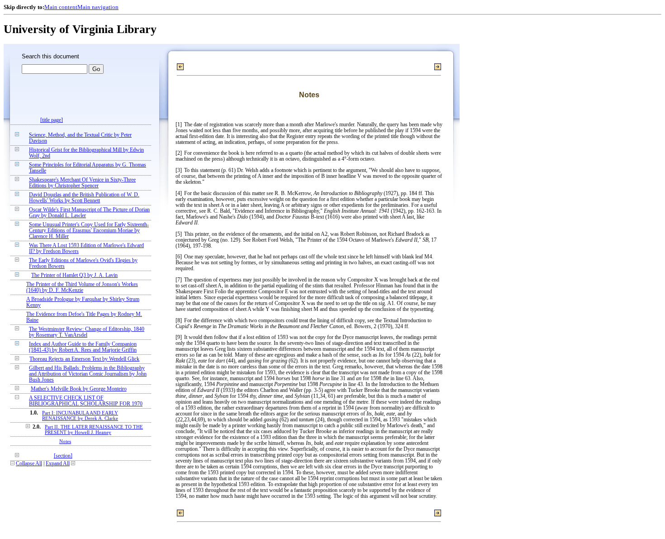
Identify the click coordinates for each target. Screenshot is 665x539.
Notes (65, 441)
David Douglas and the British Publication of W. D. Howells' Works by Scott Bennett (84, 198)
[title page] (51, 120)
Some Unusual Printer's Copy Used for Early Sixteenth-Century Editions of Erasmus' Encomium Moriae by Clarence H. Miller (89, 230)
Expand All (58, 464)
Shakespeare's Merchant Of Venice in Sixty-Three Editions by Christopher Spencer (82, 183)
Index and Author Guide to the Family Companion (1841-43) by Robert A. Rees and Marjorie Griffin (83, 347)
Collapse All (29, 464)
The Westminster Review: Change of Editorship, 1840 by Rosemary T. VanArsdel (86, 332)
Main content (60, 7)
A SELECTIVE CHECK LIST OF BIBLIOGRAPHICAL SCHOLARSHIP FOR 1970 (85, 401)
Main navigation (98, 7)
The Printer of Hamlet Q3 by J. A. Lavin (74, 275)
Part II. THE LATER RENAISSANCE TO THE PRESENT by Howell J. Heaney (94, 429)
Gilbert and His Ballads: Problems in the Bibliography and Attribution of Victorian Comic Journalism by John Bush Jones (88, 374)
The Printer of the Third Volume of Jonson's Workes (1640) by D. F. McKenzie (82, 287)
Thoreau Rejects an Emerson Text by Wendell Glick (84, 359)
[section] (63, 456)
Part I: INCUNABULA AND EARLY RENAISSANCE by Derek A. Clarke (80, 415)
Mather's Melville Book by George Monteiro (79, 389)
